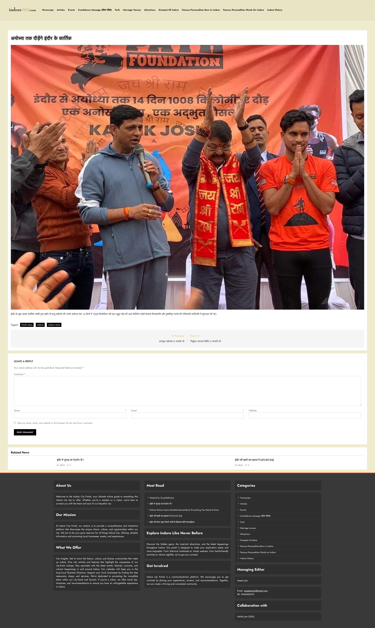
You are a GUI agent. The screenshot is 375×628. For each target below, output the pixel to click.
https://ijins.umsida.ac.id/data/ (373, 3)
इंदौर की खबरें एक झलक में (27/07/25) (254, 460)
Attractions (149, 10)
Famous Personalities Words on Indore (243, 10)
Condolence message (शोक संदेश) (95, 10)
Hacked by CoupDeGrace (162, 497)
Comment (19, 374)
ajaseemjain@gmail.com (256, 590)
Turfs (117, 10)
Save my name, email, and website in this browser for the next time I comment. (55, 423)
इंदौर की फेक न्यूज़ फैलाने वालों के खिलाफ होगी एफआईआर (172, 522)
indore (40, 324)
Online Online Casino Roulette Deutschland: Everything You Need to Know (184, 510)
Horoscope (48, 10)
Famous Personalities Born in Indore (201, 10)
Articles (61, 10)
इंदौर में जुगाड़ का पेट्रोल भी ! (70, 460)
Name (70, 410)
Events (71, 10)
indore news (54, 324)
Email (187, 410)
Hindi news (26, 324)
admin (62, 465)
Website (253, 410)
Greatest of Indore (169, 10)
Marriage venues (132, 10)
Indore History (274, 10)
